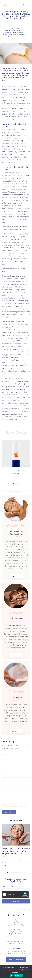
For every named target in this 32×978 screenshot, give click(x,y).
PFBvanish (21, 341)
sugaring (15, 32)
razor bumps (9, 32)
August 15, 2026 (7, 856)
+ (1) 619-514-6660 (16, 932)
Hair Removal (9, 34)
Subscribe (16, 901)
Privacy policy (18, 975)
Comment (5, 754)
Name (4, 771)
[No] (30, 971)
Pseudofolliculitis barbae (12, 30)
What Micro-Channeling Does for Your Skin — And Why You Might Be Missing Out (16, 851)
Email (4, 781)
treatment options (15, 406)
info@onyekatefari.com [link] (16, 934)
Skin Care (16, 34)
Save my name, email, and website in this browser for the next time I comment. (15, 806)
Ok (11, 975)
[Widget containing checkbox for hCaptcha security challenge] (15, 894)
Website (4, 792)
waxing (21, 32)
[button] (16, 576)
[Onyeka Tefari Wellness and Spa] (6, 4)
